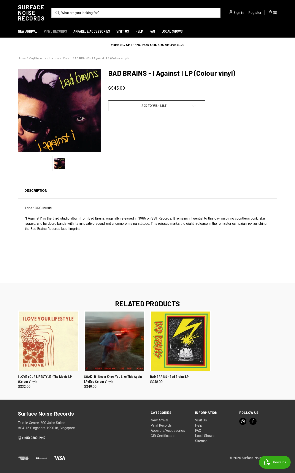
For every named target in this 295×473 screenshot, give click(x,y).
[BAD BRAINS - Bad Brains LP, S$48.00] (180, 341)
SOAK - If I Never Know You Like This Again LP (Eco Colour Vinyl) (113, 379)
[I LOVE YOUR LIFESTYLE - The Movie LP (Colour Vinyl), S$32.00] (48, 341)
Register (254, 13)
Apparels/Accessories (91, 31)
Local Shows (172, 31)
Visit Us (122, 31)
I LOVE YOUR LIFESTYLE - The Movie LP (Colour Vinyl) (45, 379)
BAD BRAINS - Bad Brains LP (169, 377)
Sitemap (201, 441)
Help (139, 31)
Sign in (238, 13)
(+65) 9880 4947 (33, 438)
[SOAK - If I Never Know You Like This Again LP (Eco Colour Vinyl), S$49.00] (114, 341)
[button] (147, 191)
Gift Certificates (162, 436)
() (274, 13)
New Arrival (27, 31)
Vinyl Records (55, 31)
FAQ (152, 31)
